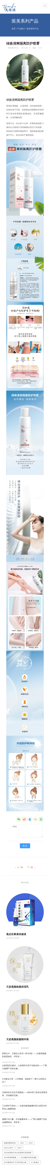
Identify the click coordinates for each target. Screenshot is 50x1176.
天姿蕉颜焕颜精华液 (17, 1039)
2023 (19, 1148)
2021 (22, 1143)
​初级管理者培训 (10, 1143)
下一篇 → (31, 867)
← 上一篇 (19, 867)
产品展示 (21, 28)
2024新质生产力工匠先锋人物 (15, 1162)
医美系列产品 (32, 28)
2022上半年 (8, 1148)
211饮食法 (35, 1162)
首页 (13, 28)
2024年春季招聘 (10, 1157)
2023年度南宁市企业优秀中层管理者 (17, 1153)
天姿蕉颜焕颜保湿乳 (17, 986)
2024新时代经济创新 (29, 1157)
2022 (31, 1143)
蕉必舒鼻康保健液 (16, 934)
